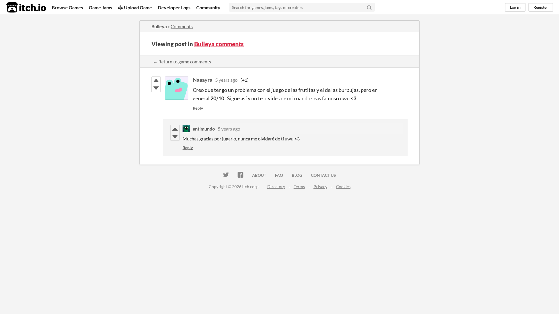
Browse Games (67, 7)
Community (208, 7)
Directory (276, 186)
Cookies (343, 186)
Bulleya (159, 26)
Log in (515, 7)
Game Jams (100, 7)
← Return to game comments (182, 61)
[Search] (369, 7)
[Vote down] (156, 88)
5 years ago (226, 80)
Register (540, 7)
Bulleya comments (219, 43)
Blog (297, 175)
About (259, 175)
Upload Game (138, 7)
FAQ (279, 175)
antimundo (204, 128)
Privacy (320, 186)
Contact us (323, 175)
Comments (182, 26)
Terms (299, 186)
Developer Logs (174, 7)
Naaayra (202, 79)
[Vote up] (156, 80)
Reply (198, 108)
